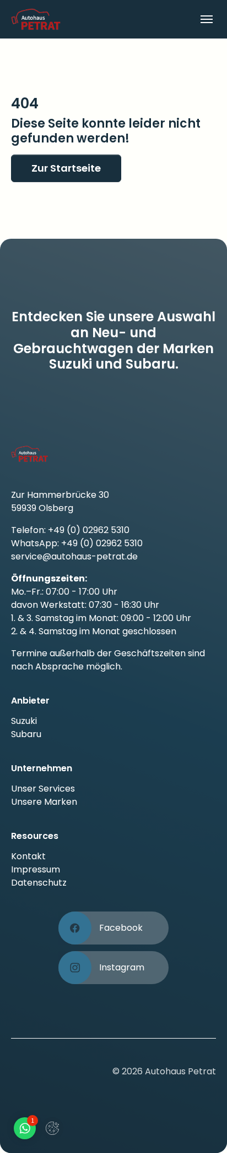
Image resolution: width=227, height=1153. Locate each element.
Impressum (35, 869)
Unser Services (43, 788)
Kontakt (28, 856)
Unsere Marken (44, 801)
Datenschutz (39, 882)
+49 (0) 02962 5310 (88, 530)
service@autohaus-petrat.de (74, 556)
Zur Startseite (66, 168)
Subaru (26, 734)
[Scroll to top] (203, 1129)
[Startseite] (62, 19)
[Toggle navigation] (206, 19)
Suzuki (24, 721)
